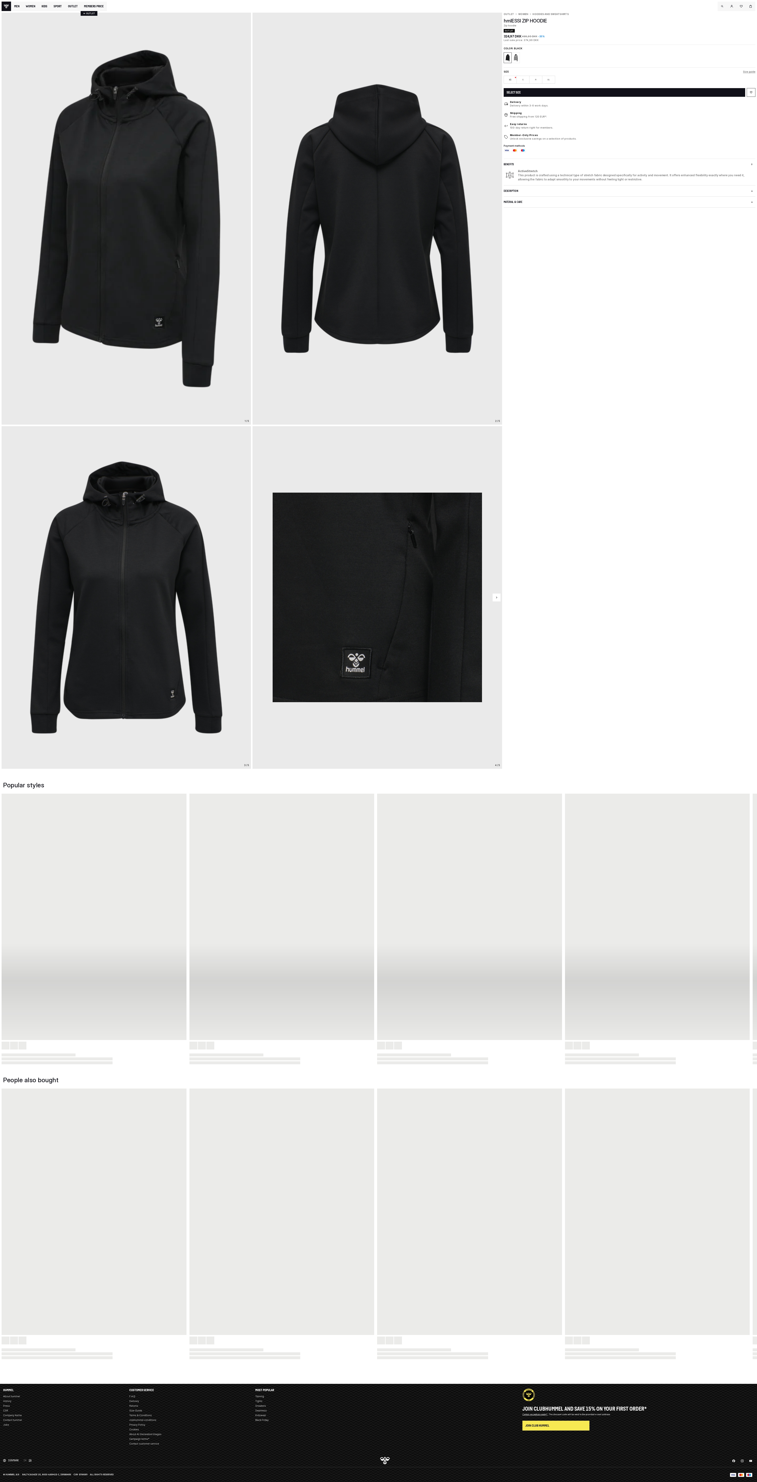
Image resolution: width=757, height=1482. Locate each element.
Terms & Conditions (140, 1415)
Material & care (513, 201)
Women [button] (30, 6)
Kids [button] (44, 6)
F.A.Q (132, 1396)
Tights (258, 1401)
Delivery (515, 102)
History (7, 1401)
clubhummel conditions (142, 1420)
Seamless (261, 1410)
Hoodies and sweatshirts (550, 14)
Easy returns (518, 124)
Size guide (749, 71)
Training (259, 1396)
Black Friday (262, 1420)
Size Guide (135, 1410)
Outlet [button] (73, 6)
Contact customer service (144, 1443)
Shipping (516, 113)
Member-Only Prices (524, 135)
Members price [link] (94, 6)
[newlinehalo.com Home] (6, 6)
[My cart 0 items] (750, 6)
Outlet (509, 14)
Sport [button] (58, 6)
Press (6, 1405)
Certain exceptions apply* (535, 1414)
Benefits (509, 164)
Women (523, 14)
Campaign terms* (139, 1438)
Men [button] (17, 6)
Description (511, 190)
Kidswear (260, 1415)
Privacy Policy (137, 1424)
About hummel (11, 1396)
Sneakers (260, 1405)
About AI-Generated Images (145, 1434)
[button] (722, 6)
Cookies (134, 1429)
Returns (133, 1405)
